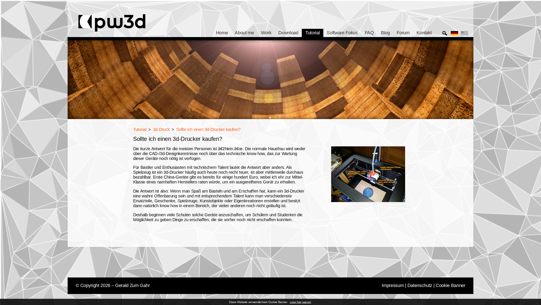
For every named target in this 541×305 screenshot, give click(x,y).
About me (244, 32)
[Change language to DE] (454, 33)
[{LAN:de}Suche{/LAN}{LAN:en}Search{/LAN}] (444, 33)
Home (222, 32)
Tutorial (312, 32)
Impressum (393, 285)
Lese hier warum (300, 302)
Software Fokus (342, 32)
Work (266, 32)
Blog (385, 32)
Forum (403, 32)
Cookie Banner (450, 285)
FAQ (369, 32)
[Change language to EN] (464, 33)
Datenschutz (419, 285)
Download (288, 32)
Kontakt (424, 32)
